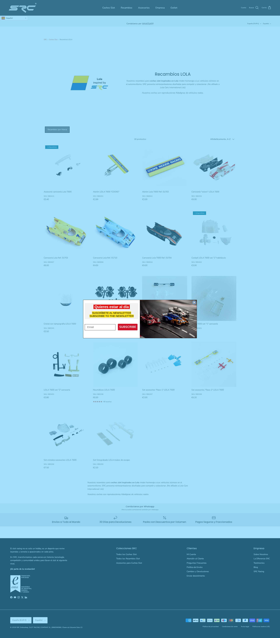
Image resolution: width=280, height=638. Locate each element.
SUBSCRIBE (127, 327)
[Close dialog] (194, 302)
